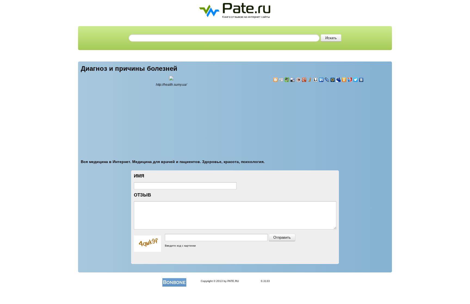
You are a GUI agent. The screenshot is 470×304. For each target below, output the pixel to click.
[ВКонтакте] (361, 79)
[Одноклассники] (344, 79)
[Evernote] (287, 79)
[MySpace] (338, 79)
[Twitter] (355, 79)
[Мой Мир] (333, 79)
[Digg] (281, 79)
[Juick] (310, 79)
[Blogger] (276, 79)
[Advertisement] (306, 118)
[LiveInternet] (316, 79)
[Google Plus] (304, 79)
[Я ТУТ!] (350, 79)
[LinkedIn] (321, 79)
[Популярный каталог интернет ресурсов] (174, 281)
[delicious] (293, 79)
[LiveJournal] (327, 79)
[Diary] (298, 79)
